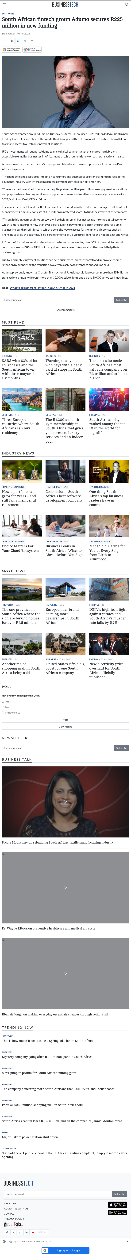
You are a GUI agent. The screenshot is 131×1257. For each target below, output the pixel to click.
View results (65, 726)
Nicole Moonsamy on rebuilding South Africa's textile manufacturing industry (58, 842)
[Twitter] (12, 41)
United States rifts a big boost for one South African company (65, 668)
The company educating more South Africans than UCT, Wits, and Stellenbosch (58, 1089)
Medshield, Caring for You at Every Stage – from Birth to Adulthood (107, 552)
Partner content (13, 486)
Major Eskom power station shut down (30, 1137)
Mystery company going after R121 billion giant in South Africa (47, 1057)
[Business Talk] (43, 1232)
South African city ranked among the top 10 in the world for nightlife (107, 426)
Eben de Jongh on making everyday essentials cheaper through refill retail (55, 1014)
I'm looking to (12, 712)
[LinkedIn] (18, 41)
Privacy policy (14, 1218)
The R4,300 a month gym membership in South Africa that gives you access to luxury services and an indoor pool (64, 431)
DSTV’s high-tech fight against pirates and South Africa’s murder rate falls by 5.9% (108, 616)
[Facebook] (5, 41)
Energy (93, 659)
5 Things (7, 356)
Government (10, 1148)
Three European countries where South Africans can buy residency (20, 426)
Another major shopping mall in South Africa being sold (21, 668)
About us (10, 1203)
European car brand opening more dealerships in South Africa (62, 616)
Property (7, 604)
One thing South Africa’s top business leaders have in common (106, 498)
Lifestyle (7, 414)
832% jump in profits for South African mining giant (39, 1073)
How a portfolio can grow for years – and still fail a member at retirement (19, 498)
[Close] (127, 1241)
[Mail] (32, 41)
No (7, 707)
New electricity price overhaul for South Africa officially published (106, 670)
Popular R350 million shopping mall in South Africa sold (42, 1105)
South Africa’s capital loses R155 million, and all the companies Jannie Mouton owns (62, 1121)
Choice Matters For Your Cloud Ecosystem (20, 548)
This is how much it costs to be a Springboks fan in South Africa (47, 1041)
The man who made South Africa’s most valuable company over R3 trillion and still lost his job (108, 369)
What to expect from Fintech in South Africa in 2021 (42, 287)
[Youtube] (33, 1232)
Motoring (52, 604)
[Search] (126, 4)
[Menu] (4, 5)
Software (8, 13)
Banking (51, 356)
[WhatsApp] (25, 41)
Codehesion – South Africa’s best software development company (64, 496)
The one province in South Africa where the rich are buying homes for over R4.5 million (21, 616)
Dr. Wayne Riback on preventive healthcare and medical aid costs (48, 928)
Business (94, 356)
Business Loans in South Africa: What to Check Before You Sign (64, 550)
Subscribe (121, 299)
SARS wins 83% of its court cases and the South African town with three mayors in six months (19, 369)
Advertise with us (16, 1208)
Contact (10, 1213)
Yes (7, 701)
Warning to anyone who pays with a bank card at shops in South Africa (64, 367)
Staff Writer (8, 33)
